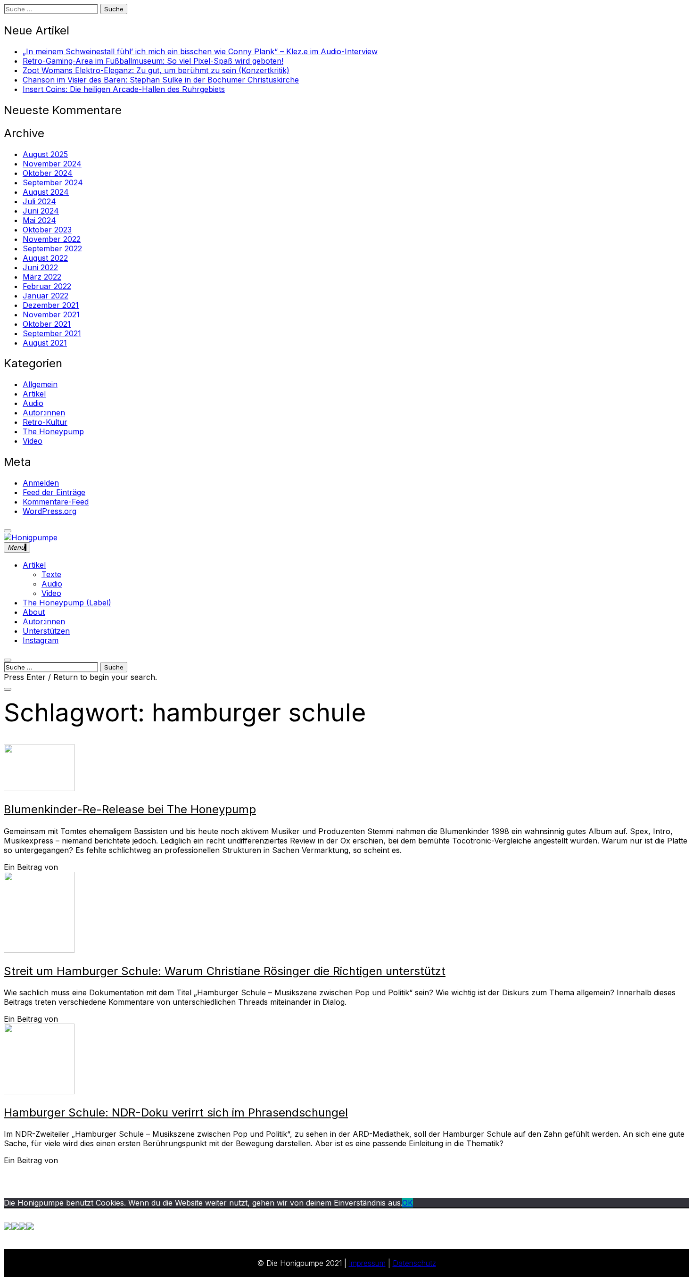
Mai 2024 (39, 220)
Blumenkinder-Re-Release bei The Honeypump (130, 809)
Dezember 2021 (51, 305)
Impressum (367, 1263)
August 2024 (46, 192)
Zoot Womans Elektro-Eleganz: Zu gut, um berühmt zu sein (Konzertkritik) (156, 70)
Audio (33, 403)
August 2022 (45, 258)
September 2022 (52, 248)
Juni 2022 (40, 267)
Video (32, 441)
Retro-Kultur (45, 422)
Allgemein (40, 384)
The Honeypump (53, 431)
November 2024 (52, 163)
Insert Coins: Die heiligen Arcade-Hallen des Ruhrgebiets (124, 89)
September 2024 (53, 182)
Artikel (34, 393)
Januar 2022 (45, 295)
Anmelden (41, 483)
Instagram (40, 640)
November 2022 (52, 239)
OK (407, 1202)
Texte (51, 574)
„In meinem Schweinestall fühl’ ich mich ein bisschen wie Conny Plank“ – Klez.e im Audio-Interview (200, 51)
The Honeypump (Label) (67, 602)
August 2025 (45, 154)
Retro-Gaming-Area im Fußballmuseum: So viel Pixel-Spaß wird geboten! (153, 61)
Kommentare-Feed (56, 501)
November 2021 (51, 314)
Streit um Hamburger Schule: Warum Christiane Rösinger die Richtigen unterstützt (225, 971)
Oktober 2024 (48, 173)
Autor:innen (44, 412)
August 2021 (45, 342)
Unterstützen (46, 631)
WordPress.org (49, 511)
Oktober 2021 (47, 324)
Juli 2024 (39, 201)
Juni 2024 (41, 210)
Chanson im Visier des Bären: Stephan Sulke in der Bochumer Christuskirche (161, 79)
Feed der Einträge (54, 492)
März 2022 (42, 276)
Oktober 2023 (47, 229)
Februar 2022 (47, 286)
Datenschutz (414, 1263)
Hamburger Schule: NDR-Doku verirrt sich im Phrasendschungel (176, 1112)
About (34, 612)
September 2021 (52, 333)
